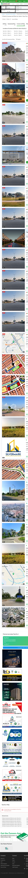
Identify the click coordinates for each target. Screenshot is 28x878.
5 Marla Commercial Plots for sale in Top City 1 (11, 818)
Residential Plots (11, 24)
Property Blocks (13, 1)
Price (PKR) (3, 10)
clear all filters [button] (15, 19)
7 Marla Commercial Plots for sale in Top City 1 (11, 819)
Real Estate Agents (16, 865)
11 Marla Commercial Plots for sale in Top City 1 (12, 822)
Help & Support (4, 863)
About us (2, 858)
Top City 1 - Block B (18, 33)
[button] (3, 8)
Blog (13, 858)
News (13, 860)
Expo (13, 863)
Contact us (3, 860)
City (7, 6)
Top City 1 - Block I (7, 31)
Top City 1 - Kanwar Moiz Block (18, 31)
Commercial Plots (21, 24)
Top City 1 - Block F (18, 35)
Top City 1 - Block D (7, 35)
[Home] (2, 1)
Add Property (15, 867)
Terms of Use (3, 867)
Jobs (1, 861)
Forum (13, 861)
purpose (3, 6)
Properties (5, 1)
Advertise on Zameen (5, 865)
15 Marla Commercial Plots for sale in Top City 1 (12, 825)
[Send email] (27, 60)
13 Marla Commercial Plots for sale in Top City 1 (12, 824)
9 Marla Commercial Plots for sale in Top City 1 (11, 821)
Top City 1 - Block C (7, 33)
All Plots (4, 24)
